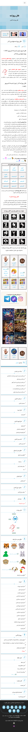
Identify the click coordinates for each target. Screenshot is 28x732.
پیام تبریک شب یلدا (21, 672)
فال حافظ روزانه (6, 274)
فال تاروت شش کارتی (20, 609)
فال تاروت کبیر (21, 589)
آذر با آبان (14, 181)
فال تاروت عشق (21, 619)
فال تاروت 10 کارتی (5, 286)
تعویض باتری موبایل (21, 648)
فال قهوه (23, 426)
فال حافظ (23, 662)
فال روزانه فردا (21, 697)
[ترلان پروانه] (14, 34)
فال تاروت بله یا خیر (20, 625)
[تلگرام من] (20, 707)
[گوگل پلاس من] (18, 711)
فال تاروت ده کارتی (21, 615)
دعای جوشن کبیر (21, 466)
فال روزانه (14, 15)
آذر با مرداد (14, 176)
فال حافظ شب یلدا (21, 669)
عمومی (17, 363)
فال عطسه (22, 685)
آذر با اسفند (5, 186)
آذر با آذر (6, 181)
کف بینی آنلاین (5, 264)
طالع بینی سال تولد (21, 575)
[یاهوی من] (24, 707)
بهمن (17, 161)
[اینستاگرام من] (12, 707)
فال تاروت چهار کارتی (20, 602)
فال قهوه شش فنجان (20, 432)
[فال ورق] (8, 338)
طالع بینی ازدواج (14, 264)
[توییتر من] (3, 707)
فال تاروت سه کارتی (20, 599)
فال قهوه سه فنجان (21, 429)
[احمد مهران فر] (23, 34)
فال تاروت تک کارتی (20, 596)
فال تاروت (23, 628)
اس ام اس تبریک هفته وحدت (19, 389)
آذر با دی (22, 186)
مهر (4, 158)
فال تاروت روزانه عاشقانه (19, 622)
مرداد (22, 161)
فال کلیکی (23, 481)
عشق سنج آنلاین (21, 492)
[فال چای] (20, 338)
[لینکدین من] (10, 711)
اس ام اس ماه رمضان (20, 385)
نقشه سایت (7, 720)
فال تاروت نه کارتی (21, 612)
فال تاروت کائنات (14, 286)
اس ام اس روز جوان (21, 379)
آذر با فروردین (22, 169)
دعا (24, 469)
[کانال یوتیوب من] (14, 711)
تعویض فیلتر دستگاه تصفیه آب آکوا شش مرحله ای (14, 640)
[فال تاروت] (20, 315)
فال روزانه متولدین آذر (14, 41)
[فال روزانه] (8, 315)
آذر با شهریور (5, 175)
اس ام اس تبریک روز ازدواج (19, 392)
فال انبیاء (22, 275)
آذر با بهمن (14, 186)
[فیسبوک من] (16, 707)
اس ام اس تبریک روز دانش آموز (18, 382)
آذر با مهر (22, 181)
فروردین (9, 158)
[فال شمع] (8, 326)
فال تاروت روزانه (22, 286)
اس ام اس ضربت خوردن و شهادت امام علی (16, 376)
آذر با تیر (22, 176)
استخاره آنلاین (22, 403)
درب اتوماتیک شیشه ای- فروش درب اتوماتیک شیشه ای (14, 644)
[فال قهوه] (20, 326)
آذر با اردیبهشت (14, 169)
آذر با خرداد (5, 170)
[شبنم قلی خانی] (5, 35)
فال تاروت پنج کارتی (20, 606)
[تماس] (7, 707)
